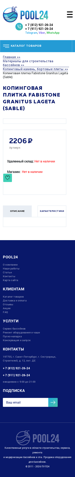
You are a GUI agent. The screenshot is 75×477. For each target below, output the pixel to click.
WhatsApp (53, 32)
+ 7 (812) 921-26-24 (39, 25)
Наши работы (11, 268)
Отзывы (8, 304)
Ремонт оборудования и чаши (21, 332)
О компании (10, 264)
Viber (42, 32)
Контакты (9, 276)
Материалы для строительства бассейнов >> (28, 63)
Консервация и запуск (17, 340)
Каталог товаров (13, 296)
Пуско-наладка (12, 336)
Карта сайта (10, 280)
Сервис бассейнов (14, 328)
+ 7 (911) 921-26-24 (39, 29)
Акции (7, 308)
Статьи (7, 272)
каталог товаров (26, 46)
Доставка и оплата (15, 300)
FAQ (5, 312)
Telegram (31, 32)
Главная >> (11, 57)
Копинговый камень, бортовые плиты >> (35, 69)
